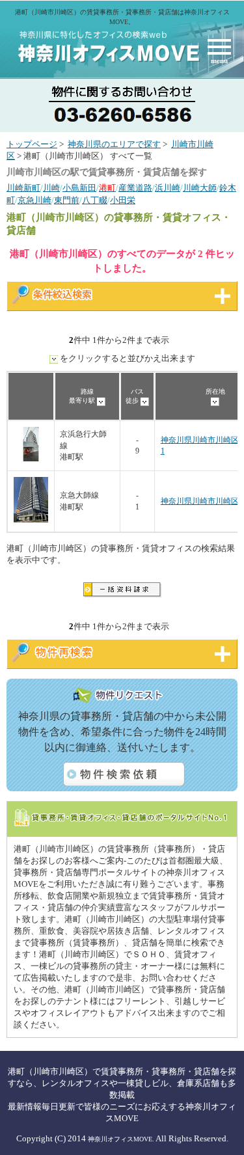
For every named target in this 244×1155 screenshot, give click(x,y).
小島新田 (79, 188)
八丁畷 (94, 200)
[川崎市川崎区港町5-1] (31, 520)
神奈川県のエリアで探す (114, 144)
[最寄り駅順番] (101, 400)
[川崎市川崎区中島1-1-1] (31, 459)
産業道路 (135, 188)
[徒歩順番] (145, 400)
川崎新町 (23, 188)
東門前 (66, 200)
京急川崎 (34, 200)
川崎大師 (200, 188)
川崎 (51, 188)
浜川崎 (167, 188)
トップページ (32, 144)
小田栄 (122, 200)
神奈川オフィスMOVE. (121, 1139)
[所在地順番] (215, 400)
